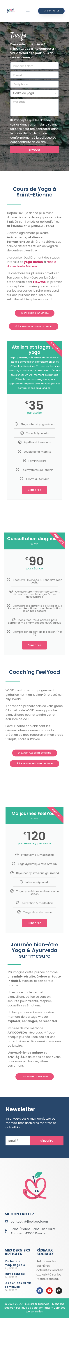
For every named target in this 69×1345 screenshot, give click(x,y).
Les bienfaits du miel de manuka (18, 1285)
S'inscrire (34, 490)
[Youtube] (49, 1290)
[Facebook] (39, 1290)
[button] (28, 11)
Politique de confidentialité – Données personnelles (40, 1309)
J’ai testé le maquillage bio (15, 1263)
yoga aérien (33, 262)
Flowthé (39, 282)
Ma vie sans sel (15, 1274)
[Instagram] (59, 1290)
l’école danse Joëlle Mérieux (31, 264)
